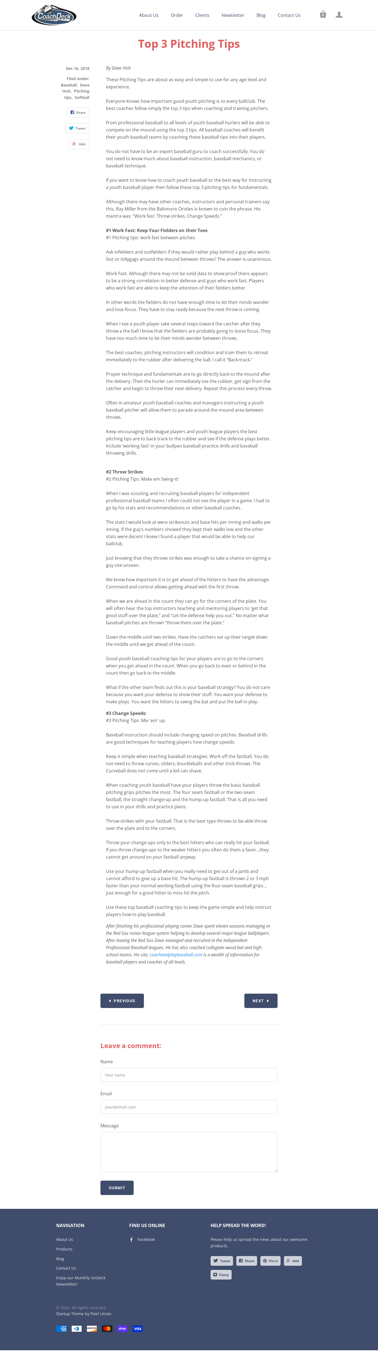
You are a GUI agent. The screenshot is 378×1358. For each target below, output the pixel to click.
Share (249, 1261)
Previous (124, 1001)
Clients (202, 15)
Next (258, 1001)
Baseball (69, 85)
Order (177, 15)
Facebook (146, 1239)
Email (106, 1094)
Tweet (225, 1261)
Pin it (273, 1261)
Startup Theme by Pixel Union (83, 1313)
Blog (261, 15)
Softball (82, 97)
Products (64, 1249)
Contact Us (289, 15)
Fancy (224, 1274)
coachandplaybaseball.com (176, 955)
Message (109, 1126)
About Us (149, 15)
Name (106, 1062)
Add (295, 1261)
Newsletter (233, 15)
